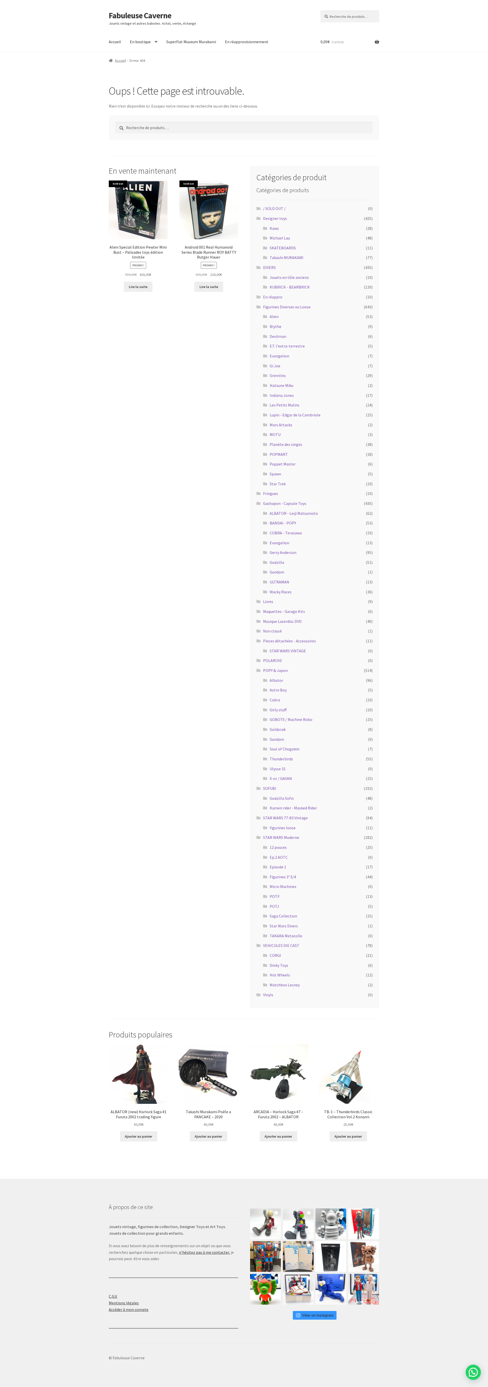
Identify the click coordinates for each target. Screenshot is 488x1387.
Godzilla (277, 562)
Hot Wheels (280, 974)
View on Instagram (317, 1315)
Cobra (275, 699)
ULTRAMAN (279, 581)
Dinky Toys (279, 965)
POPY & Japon (275, 670)
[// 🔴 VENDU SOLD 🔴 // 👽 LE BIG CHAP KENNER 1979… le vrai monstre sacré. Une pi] (363, 1224)
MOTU (275, 434)
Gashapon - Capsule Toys (284, 503)
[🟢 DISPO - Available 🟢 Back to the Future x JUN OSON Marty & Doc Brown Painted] (363, 1289)
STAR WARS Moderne (281, 837)
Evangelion (279, 355)
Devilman (278, 336)
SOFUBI (269, 788)
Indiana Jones (282, 395)
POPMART (279, 454)
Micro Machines (283, 886)
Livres (268, 601)
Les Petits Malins (284, 405)
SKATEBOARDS (283, 247)
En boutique (140, 41)
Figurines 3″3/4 (283, 876)
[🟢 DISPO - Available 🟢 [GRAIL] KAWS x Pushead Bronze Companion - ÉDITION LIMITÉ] (363, 1256)
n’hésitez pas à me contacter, (204, 1252)
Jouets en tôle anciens (289, 277)
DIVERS (269, 267)
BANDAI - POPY (283, 522)
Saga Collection (283, 915)
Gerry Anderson (283, 552)
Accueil (115, 41)
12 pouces (278, 847)
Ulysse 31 (278, 768)
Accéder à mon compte (128, 1309)
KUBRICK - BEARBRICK (290, 287)
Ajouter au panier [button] (138, 1136)
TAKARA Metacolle (286, 935)
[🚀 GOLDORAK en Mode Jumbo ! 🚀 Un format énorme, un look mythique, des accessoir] (265, 1256)
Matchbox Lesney (285, 984)
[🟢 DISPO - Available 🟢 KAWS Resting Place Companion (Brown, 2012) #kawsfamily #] (265, 1224)
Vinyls (268, 994)
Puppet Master (283, 463)
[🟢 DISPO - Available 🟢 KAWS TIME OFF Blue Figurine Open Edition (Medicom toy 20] (330, 1289)
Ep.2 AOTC (279, 857)
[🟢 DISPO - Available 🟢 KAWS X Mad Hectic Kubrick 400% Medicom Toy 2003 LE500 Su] (330, 1224)
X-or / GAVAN (281, 778)
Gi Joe (275, 365)
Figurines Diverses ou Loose (287, 306)
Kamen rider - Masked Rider (293, 807)
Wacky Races (281, 591)
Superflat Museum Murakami (191, 41)
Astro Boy (278, 689)
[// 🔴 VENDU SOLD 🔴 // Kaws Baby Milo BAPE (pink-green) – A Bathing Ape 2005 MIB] (265, 1289)
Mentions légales (124, 1302)
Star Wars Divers (284, 925)
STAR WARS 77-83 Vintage (285, 817)
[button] (473, 1372)
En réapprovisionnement (246, 41)
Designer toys (275, 218)
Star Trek (278, 483)
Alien (274, 316)
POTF (275, 896)
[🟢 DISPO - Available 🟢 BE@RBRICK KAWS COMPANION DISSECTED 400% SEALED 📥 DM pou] (330, 1256)
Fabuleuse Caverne (140, 15)
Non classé (272, 631)
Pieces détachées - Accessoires (289, 640)
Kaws (274, 228)
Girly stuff (278, 709)
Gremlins (278, 375)
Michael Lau (280, 237)
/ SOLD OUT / (274, 208)
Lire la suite (138, 286)
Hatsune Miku (281, 385)
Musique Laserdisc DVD (282, 621)
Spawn (275, 473)
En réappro (272, 296)
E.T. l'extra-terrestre (287, 346)
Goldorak (278, 729)
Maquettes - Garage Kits (284, 611)
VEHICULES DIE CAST (281, 945)
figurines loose (283, 827)
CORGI (275, 955)
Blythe (275, 326)
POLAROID (272, 660)
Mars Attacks (281, 424)
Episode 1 (278, 866)
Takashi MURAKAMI (286, 257)
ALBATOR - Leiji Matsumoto (294, 513)
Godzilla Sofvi (282, 798)
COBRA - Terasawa (286, 532)
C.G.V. (113, 1296)
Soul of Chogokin (284, 748)
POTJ (274, 906)
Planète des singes (286, 444)
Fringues (270, 493)
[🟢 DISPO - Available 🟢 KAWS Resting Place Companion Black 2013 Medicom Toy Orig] (298, 1224)
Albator (276, 680)
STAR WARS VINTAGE (288, 650)
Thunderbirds (281, 758)
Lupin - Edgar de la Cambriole (295, 414)
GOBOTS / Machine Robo (291, 719)
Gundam (277, 572)
